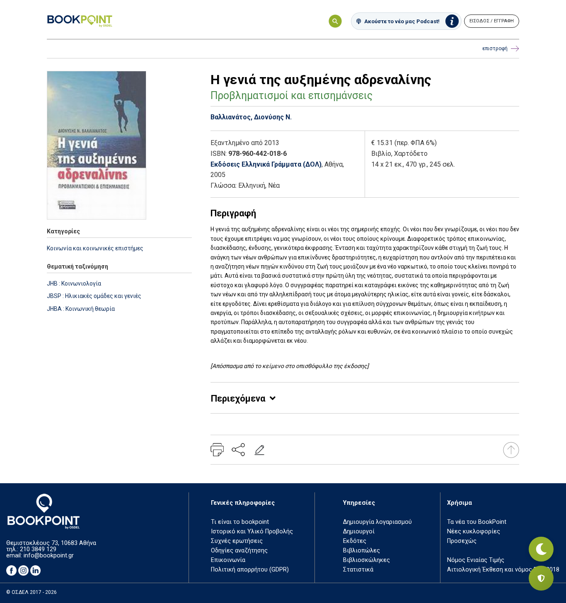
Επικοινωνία (228, 560)
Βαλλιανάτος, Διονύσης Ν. (251, 117)
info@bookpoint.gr (49, 555)
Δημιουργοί (359, 531)
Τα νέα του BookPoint (476, 522)
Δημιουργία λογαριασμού (377, 522)
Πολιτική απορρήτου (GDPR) (250, 569)
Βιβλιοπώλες (361, 550)
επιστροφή (495, 48)
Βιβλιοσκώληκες (366, 560)
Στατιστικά (358, 569)
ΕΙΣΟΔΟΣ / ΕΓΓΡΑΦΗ (491, 21)
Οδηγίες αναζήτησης (239, 550)
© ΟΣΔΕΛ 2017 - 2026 (31, 592)
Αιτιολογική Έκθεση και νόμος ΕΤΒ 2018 (503, 569)
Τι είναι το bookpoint (240, 522)
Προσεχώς (462, 541)
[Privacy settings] (541, 578)
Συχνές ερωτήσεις (237, 541)
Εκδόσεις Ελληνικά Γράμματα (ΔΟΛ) (266, 164)
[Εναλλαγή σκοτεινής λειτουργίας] (541, 549)
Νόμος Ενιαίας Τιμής (475, 560)
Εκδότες (354, 541)
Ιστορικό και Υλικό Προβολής (252, 531)
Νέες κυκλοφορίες (473, 531)
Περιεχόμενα (238, 398)
